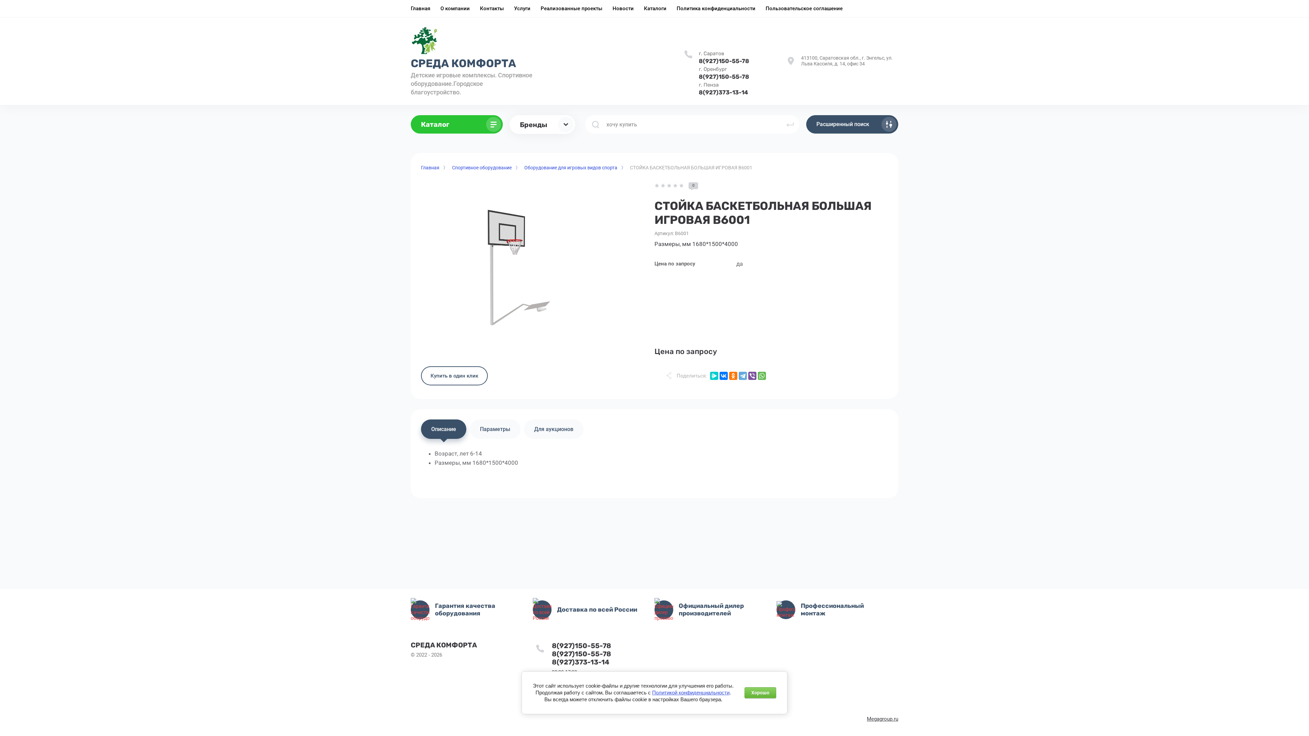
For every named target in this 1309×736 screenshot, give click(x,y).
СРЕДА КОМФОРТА (463, 63)
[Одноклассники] (733, 376)
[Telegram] (743, 376)
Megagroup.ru (882, 719)
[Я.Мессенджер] (714, 376)
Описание (443, 429)
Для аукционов (553, 429)
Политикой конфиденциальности (690, 692)
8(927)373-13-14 (723, 92)
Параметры (495, 429)
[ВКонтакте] (724, 376)
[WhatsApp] (762, 376)
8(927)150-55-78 (724, 61)
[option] (508, 269)
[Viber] (752, 376)
